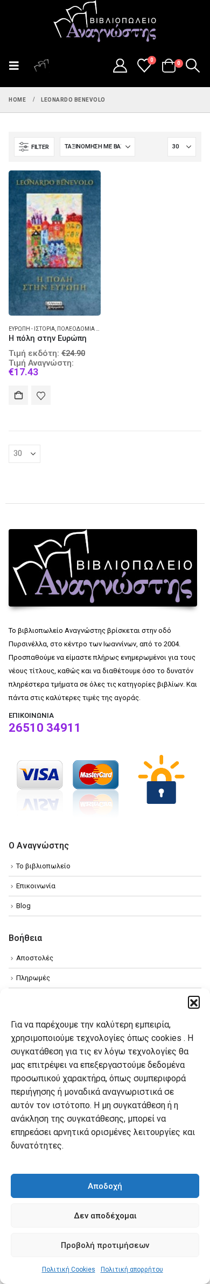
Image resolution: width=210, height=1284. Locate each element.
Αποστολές (34, 958)
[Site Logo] (105, 22)
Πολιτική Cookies (68, 1269)
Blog (23, 906)
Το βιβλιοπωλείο (43, 866)
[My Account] (119, 66)
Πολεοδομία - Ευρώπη (88, 329)
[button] (193, 1001)
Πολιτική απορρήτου (132, 1269)
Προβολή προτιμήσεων (105, 1245)
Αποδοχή (105, 1186)
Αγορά (18, 395)
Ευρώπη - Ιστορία (32, 329)
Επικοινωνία (35, 886)
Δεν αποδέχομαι (105, 1216)
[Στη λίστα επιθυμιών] (41, 395)
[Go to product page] (55, 242)
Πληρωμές (33, 978)
